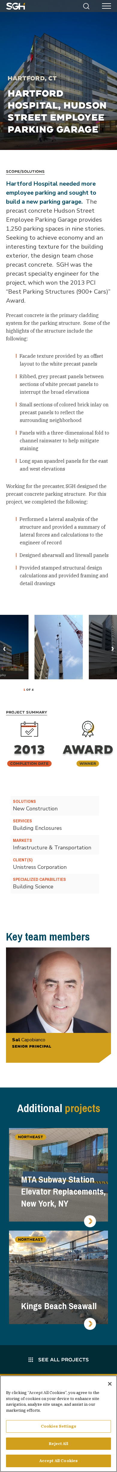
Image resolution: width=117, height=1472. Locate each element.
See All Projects (63, 1359)
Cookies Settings (58, 1426)
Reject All (58, 1443)
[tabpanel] (58, 647)
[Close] (109, 1383)
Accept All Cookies (58, 1460)
